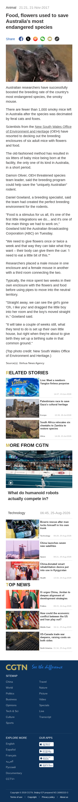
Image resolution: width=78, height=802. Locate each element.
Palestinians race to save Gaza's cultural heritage (54, 403)
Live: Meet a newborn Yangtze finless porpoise (54, 382)
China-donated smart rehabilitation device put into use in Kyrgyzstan (54, 567)
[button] (8, 393)
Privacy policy (48, 797)
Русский (11, 767)
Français (11, 755)
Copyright (32, 797)
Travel (43, 681)
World (9, 687)
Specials (44, 705)
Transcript (45, 716)
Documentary (14, 773)
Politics (10, 693)
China (9, 681)
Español (11, 749)
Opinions (11, 705)
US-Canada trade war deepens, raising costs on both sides (55, 637)
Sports (10, 722)
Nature (43, 687)
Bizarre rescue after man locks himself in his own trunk (54, 525)
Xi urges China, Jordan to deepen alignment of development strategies (55, 595)
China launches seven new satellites (53, 544)
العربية (9, 761)
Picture (43, 693)
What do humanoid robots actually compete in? (33, 495)
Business (11, 699)
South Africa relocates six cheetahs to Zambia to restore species (55, 425)
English (10, 743)
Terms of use (16, 797)
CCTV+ (10, 778)
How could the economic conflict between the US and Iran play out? (54, 616)
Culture (10, 716)
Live (41, 711)
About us (64, 797)
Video (42, 699)
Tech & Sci (12, 711)
